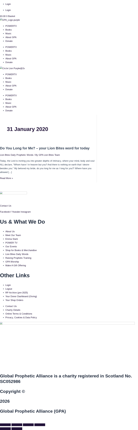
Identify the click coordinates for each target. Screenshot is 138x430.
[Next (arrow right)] (16, 428)
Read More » (6, 178)
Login (8, 4)
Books (8, 30)
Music (8, 33)
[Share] (28, 424)
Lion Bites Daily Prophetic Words (16, 155)
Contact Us (5, 206)
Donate (9, 41)
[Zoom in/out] (5, 424)
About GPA (10, 37)
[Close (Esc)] (39, 424)
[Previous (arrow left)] (5, 428)
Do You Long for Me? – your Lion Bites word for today (44, 148)
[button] (1, 420)
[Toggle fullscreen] (16, 424)
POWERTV (11, 26)
